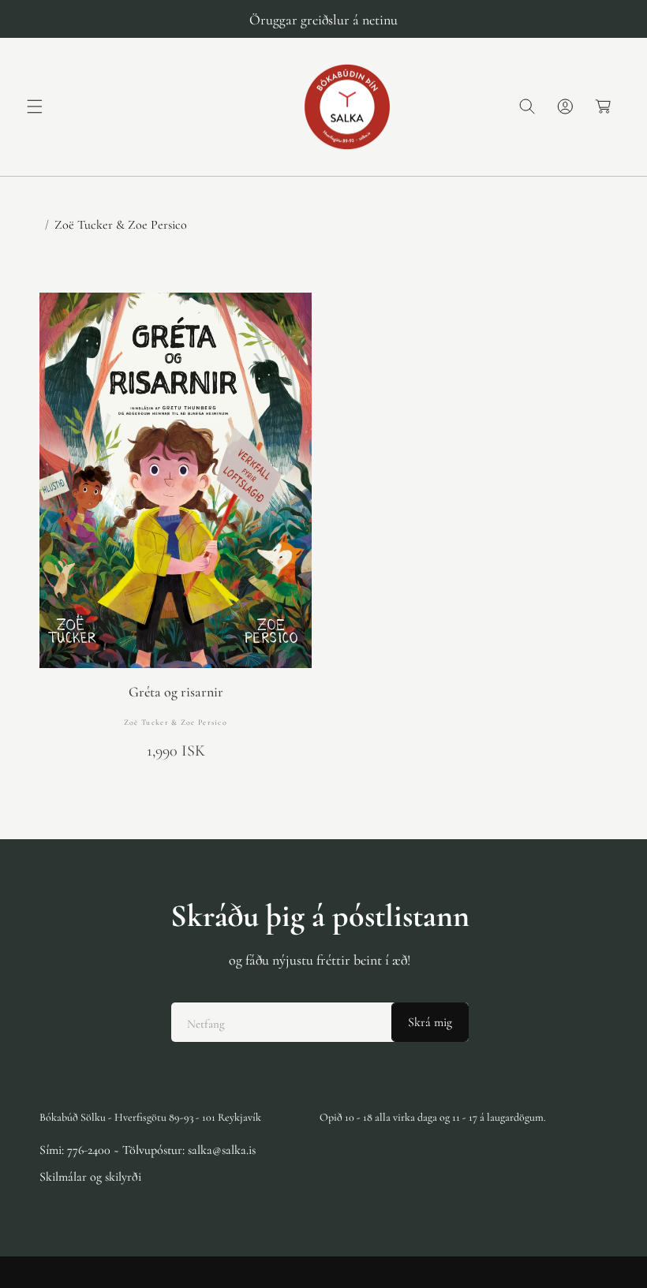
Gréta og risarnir (176, 692)
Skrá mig (430, 1022)
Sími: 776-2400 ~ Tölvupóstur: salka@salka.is (147, 1150)
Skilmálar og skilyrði (90, 1177)
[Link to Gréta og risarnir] (175, 480)
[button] (35, 106)
